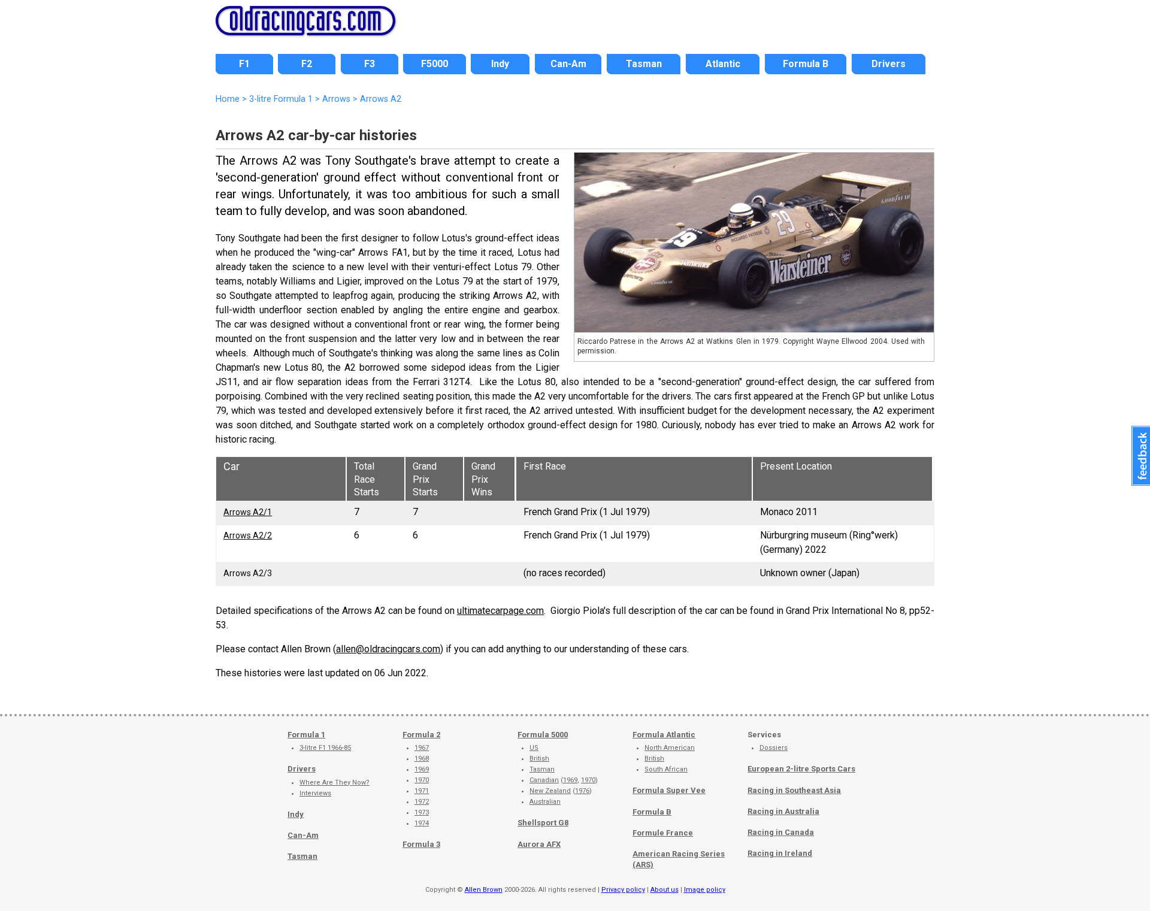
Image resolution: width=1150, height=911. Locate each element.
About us (664, 890)
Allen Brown (484, 890)
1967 (421, 748)
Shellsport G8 (543, 822)
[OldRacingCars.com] (305, 28)
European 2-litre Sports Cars (801, 768)
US (533, 748)
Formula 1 (306, 734)
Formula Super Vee (669, 790)
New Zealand (550, 791)
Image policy (704, 890)
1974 (421, 823)
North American (669, 748)
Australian (545, 802)
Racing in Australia (783, 811)
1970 (421, 780)
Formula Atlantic (663, 734)
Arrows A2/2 (247, 535)
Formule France (662, 832)
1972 (421, 802)
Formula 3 (421, 844)
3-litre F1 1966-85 (325, 748)
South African (666, 769)
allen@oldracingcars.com (388, 649)
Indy (296, 814)
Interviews (315, 793)
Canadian (544, 780)
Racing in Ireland (780, 853)
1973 (421, 812)
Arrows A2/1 (247, 512)
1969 (421, 769)
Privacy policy (623, 890)
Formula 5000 (543, 734)
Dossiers (773, 748)
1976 (582, 791)
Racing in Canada (781, 832)
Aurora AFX (539, 844)
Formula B (651, 811)
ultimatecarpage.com (500, 610)
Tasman (302, 856)
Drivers (302, 768)
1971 (421, 791)
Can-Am (303, 835)
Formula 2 (421, 734)
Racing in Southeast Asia (794, 790)
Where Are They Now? (334, 782)
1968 (421, 758)
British (539, 758)
